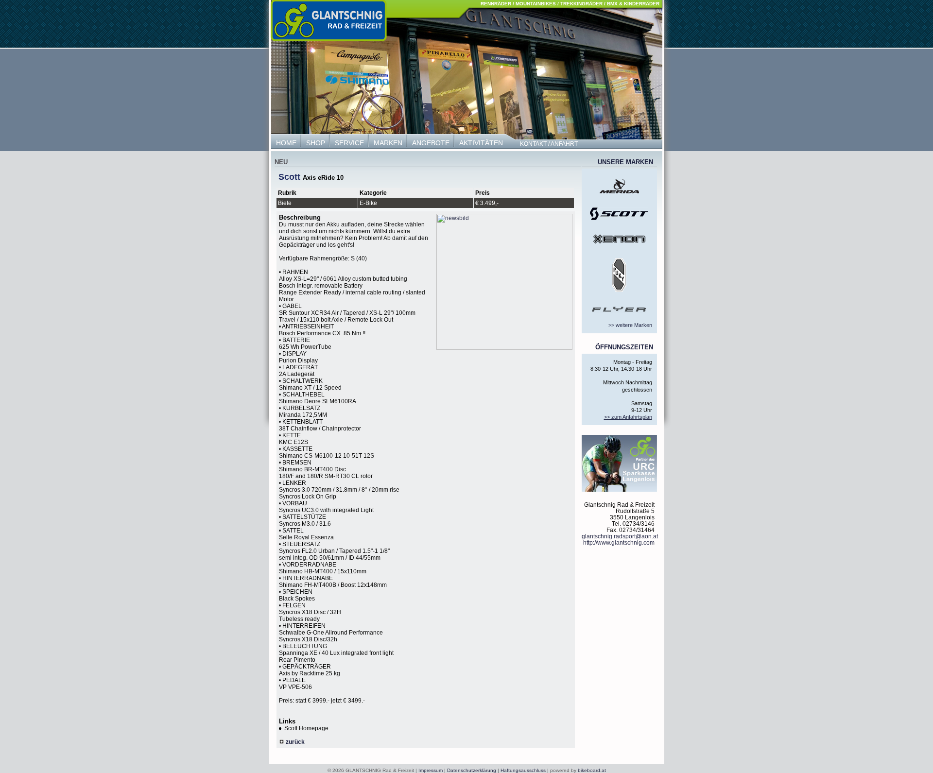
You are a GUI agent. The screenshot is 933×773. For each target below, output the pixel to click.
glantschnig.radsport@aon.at (620, 536)
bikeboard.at (592, 770)
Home (286, 143)
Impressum (430, 770)
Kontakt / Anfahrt (549, 143)
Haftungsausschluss (523, 770)
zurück (294, 742)
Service (349, 143)
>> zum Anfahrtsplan (628, 417)
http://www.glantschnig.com (619, 542)
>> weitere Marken (630, 325)
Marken (388, 143)
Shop (315, 143)
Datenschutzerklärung (471, 770)
